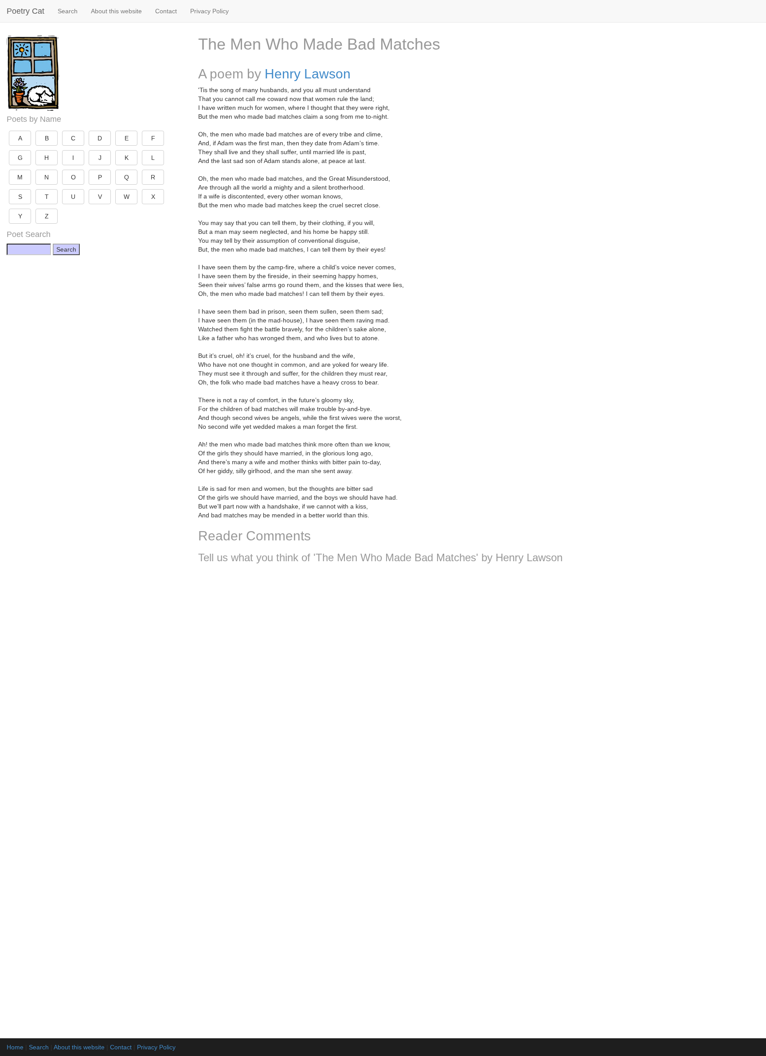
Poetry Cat (25, 11)
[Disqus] (478, 687)
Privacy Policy (209, 11)
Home (15, 1047)
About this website (116, 11)
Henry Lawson (308, 73)
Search (68, 11)
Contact (166, 11)
